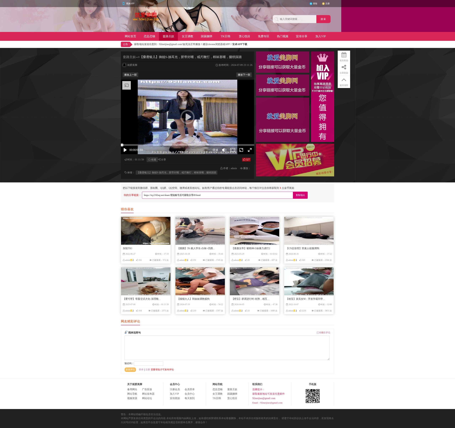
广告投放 (147, 389)
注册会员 (175, 389)
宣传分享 (301, 36)
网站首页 (130, 36)
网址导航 (132, 394)
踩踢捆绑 (206, 36)
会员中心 (190, 394)
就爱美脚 (132, 65)
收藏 (153, 159)
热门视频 (282, 36)
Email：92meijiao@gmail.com (267, 402)
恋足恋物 (149, 36)
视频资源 (132, 398)
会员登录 (190, 389)
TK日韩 (225, 36)
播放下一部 (244, 74)
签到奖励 (344, 60)
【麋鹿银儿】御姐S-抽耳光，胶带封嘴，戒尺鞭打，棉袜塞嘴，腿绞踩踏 (176, 172)
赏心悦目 (244, 36)
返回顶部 (344, 85)
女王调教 (187, 36)
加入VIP (320, 36)
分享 (163, 159)
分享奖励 (344, 73)
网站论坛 (147, 398)
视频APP (130, 3)
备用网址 (132, 389)
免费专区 (263, 36)
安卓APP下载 (239, 44)
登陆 (315, 3)
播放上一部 (130, 74)
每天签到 (190, 398)
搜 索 (323, 19)
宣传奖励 (175, 398)
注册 (327, 3)
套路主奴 (168, 36)
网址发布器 (148, 394)
